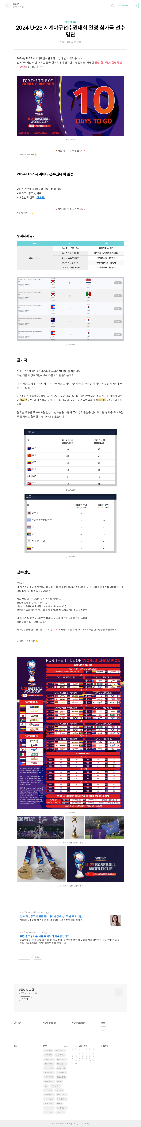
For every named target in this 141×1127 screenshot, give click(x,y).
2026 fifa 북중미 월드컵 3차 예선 (49, 1108)
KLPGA (59, 1103)
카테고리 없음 (70, 22)
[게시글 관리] (28, 957)
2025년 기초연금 (56, 1086)
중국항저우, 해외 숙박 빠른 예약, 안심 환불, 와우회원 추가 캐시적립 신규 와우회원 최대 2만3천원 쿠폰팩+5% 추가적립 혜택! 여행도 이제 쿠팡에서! (70, 941)
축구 (45, 1086)
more (66, 1046)
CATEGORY (123, 6)
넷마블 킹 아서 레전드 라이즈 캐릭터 (62, 1064)
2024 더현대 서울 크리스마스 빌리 (61, 1055)
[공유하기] (25, 957)
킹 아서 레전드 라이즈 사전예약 (62, 1099)
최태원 (40, 197)
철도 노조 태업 (61, 1077)
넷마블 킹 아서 (49, 1059)
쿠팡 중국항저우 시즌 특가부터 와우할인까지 (45, 936)
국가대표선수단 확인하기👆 (27, 641)
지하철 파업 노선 (49, 1064)
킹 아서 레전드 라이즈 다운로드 (49, 1073)
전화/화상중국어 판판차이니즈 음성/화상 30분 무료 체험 (51, 916)
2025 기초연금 (49, 1099)
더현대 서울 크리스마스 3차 (62, 1059)
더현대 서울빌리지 (49, 1095)
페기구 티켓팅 (48, 1077)
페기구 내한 (48, 1090)
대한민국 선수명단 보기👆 (27, 154)
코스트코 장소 (48, 1068)
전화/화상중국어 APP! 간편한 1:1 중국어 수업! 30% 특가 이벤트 (51, 920)
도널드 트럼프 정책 (49, 1081)
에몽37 (16, 4)
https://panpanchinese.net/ (32, 912)
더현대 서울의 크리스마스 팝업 (62, 1095)
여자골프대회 (61, 1068)
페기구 (59, 1081)
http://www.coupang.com (31, 932)
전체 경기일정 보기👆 (25, 213)
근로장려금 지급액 (62, 1108)
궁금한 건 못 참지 (27, 989)
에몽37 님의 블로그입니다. (29, 993)
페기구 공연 (48, 1055)
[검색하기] (112, 5)
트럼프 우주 (48, 1051)
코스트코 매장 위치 (49, 1103)
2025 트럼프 (48, 1112)
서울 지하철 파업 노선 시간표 (61, 1051)
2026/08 (83, 1046)
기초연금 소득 (61, 1073)
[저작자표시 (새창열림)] (44, 957)
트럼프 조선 (60, 1112)
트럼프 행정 (59, 1090)
